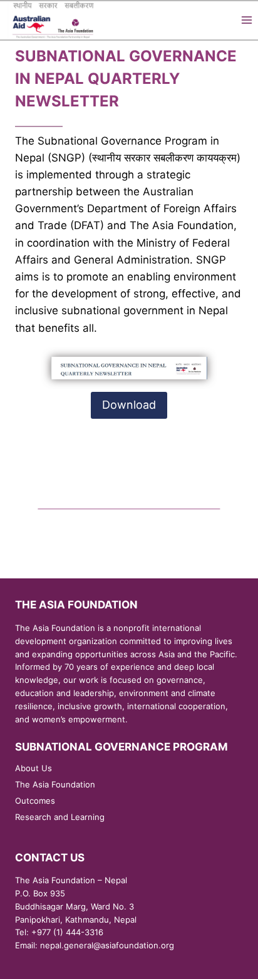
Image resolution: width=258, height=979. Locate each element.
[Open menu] (246, 20)
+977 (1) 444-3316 (67, 932)
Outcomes (35, 801)
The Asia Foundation (55, 784)
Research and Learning (60, 817)
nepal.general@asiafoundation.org (107, 945)
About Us (33, 768)
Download (129, 404)
